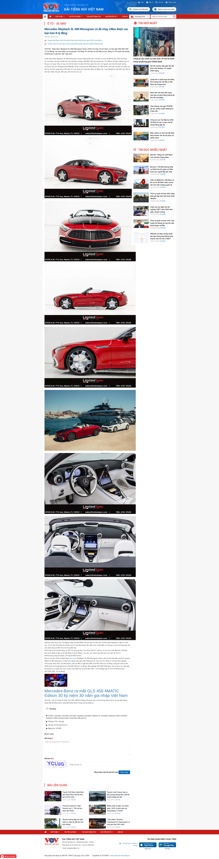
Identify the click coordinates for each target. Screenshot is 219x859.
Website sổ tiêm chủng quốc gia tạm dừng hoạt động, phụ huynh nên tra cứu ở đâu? (161, 236)
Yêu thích (52, 709)
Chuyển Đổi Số (112, 17)
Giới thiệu (60, 17)
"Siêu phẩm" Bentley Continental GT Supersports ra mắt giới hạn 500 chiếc (118, 822)
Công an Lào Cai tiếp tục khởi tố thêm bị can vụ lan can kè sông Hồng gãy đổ (161, 122)
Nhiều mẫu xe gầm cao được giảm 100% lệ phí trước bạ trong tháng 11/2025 (118, 808)
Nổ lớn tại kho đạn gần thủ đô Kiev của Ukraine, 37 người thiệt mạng (162, 68)
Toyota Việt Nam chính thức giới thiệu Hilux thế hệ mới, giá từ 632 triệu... (73, 794)
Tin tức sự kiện (76, 17)
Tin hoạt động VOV (94, 16)
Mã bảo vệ (49, 758)
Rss (142, 2)
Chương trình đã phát (140, 9)
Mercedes (73, 658)
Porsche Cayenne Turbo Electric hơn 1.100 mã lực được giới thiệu (72, 808)
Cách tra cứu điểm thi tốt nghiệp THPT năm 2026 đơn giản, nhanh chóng (161, 209)
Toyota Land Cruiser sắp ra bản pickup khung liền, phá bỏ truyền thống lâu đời (75, 44)
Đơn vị (151, 2)
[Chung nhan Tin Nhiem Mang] (128, 844)
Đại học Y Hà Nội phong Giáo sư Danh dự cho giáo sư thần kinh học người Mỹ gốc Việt (161, 169)
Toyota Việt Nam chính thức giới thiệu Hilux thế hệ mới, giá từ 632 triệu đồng (74, 40)
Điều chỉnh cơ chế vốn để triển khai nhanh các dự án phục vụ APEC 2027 (162, 135)
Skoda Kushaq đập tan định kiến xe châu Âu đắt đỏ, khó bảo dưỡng (73, 822)
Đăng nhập (172, 2)
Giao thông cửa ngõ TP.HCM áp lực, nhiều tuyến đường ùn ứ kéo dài (161, 108)
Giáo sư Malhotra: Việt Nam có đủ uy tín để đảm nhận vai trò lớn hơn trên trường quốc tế (162, 182)
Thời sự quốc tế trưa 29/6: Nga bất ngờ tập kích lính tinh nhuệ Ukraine (162, 196)
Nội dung (48, 738)
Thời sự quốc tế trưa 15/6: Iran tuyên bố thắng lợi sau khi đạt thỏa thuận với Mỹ (162, 223)
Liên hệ (160, 2)
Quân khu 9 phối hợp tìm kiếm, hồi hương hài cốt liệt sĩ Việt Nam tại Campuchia (162, 81)
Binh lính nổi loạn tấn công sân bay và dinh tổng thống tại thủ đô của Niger (162, 95)
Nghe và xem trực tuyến (166, 9)
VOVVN (73, 800)
